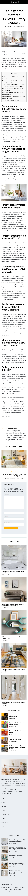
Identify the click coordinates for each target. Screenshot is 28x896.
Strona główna (5, 887)
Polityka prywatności (19, 887)
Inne (2, 826)
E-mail (6, 516)
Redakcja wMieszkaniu (19, 26)
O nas (5, 889)
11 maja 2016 (12, 718)
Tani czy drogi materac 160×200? (10, 100)
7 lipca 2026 (4, 672)
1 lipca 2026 (20, 478)
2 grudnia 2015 (12, 726)
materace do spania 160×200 (16, 156)
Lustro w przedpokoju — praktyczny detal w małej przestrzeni (13, 702)
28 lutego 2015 (12, 750)
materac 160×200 (15, 282)
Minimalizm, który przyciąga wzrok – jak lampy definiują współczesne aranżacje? (12, 604)
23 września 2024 (8, 26)
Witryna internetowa (8, 522)
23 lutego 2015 (12, 734)
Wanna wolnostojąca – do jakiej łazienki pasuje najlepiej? (12, 572)
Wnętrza (3, 806)
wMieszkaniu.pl (14, 2)
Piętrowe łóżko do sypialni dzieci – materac (17, 731)
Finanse (3, 818)
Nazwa (6, 511)
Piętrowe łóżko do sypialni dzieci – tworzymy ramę (17, 715)
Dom (2, 798)
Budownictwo (5, 814)
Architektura (5, 810)
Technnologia (5, 822)
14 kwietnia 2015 (13, 741)
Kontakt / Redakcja (15, 889)
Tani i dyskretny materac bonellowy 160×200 (13, 86)
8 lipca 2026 (4, 640)
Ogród (3, 802)
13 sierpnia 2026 (5, 607)
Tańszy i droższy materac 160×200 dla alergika (13, 84)
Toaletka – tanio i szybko (15, 739)
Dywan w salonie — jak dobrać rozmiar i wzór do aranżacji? (13, 670)
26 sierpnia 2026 (5, 574)
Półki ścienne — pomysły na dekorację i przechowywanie (11, 637)
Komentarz (6, 494)
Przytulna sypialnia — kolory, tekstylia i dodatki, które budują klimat (14, 475)
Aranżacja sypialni (14, 8)
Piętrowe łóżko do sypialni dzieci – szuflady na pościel (17, 723)
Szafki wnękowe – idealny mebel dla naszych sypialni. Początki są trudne (17, 747)
